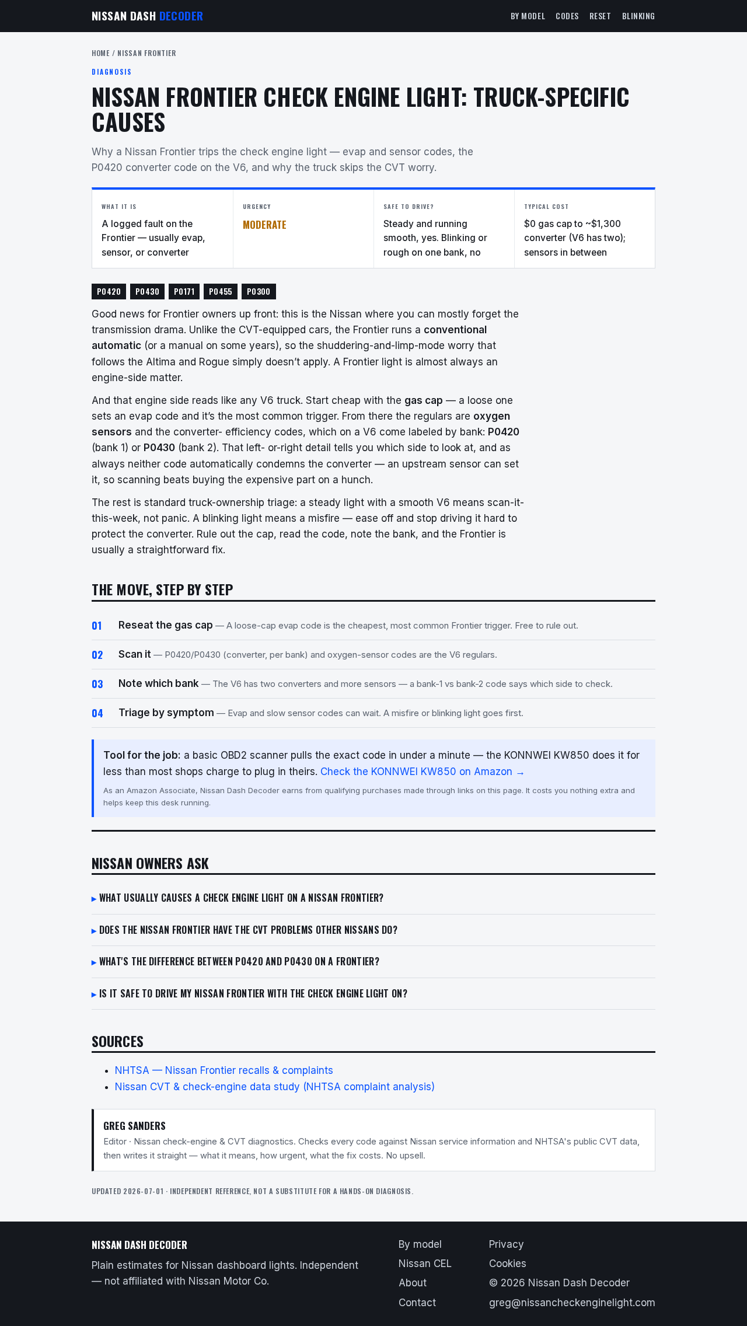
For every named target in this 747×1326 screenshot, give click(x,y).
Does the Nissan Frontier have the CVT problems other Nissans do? (248, 930)
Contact (417, 1302)
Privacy (506, 1244)
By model (528, 16)
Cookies (507, 1263)
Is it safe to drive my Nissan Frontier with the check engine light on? (253, 993)
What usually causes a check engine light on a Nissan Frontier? (241, 898)
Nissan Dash (147, 15)
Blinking (638, 16)
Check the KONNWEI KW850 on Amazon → (422, 771)
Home (101, 52)
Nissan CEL (425, 1263)
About (413, 1283)
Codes (567, 16)
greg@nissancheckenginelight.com (572, 1302)
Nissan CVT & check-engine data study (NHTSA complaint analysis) (275, 1087)
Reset (600, 16)
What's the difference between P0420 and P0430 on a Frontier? (239, 961)
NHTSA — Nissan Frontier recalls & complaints (224, 1070)
